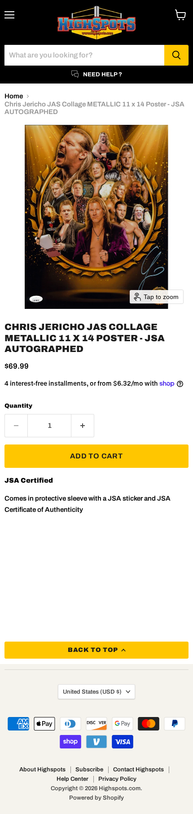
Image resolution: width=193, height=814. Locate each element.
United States (92, 691)
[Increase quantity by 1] (82, 425)
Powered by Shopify (96, 798)
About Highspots (42, 769)
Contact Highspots (138, 769)
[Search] (176, 55)
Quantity (18, 405)
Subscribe (89, 769)
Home (13, 96)
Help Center (72, 779)
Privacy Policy (117, 779)
